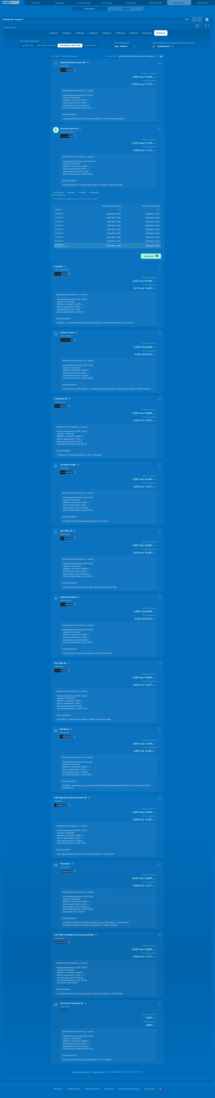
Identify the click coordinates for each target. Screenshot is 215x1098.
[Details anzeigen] (160, 63)
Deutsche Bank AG (69, 128)
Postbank (58, 266)
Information (89, 9)
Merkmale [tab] (71, 192)
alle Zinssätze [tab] (58, 192)
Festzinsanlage (83, 3)
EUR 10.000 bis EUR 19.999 (70, 45)
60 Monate (120, 33)
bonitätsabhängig (66, 70)
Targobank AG (61, 398)
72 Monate (133, 33)
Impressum (149, 1089)
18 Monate (66, 33)
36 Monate (93, 33)
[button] (107, 91)
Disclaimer (109, 1089)
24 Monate (80, 33)
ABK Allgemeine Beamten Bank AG (70, 797)
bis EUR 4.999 (27, 45)
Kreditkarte (131, 3)
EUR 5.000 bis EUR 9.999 (46, 45)
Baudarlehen (203, 3)
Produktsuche (73, 1089)
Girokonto (35, 3)
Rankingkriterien (98, 1072)
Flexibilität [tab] (82, 192)
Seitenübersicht (92, 1089)
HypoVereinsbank (68, 597)
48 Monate (106, 33)
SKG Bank (64, 729)
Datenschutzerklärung (129, 1089)
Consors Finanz (67, 332)
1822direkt (65, 864)
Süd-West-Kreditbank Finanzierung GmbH (74, 935)
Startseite (58, 1089)
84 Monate (147, 33)
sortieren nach (111, 56)
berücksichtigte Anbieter (81, 1072)
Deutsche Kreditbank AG (71, 1003)
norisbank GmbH (68, 464)
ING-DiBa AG (66, 531)
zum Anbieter (151, 256)
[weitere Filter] (197, 26)
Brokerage (107, 3)
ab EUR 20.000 (89, 45)
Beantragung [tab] (94, 192)
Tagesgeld (59, 3)
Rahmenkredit (155, 3)
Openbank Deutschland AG (72, 62)
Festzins (63, 1011)
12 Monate (53, 33)
